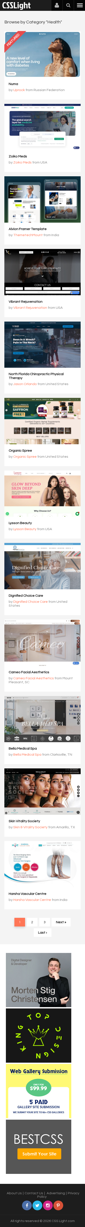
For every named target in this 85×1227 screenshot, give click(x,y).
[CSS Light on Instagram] (48, 1205)
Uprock (19, 90)
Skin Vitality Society (24, 821)
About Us (14, 1193)
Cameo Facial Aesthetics (29, 672)
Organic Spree (20, 450)
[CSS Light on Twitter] (37, 1205)
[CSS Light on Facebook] (27, 1205)
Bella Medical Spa (23, 748)
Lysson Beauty (20, 523)
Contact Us (34, 1193)
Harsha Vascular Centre (27, 893)
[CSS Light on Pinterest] (58, 1205)
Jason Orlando (25, 384)
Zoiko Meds (18, 156)
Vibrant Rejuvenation (25, 301)
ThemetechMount (28, 235)
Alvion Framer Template (28, 229)
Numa (13, 84)
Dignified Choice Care (26, 595)
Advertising (56, 1193)
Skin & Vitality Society (30, 827)
